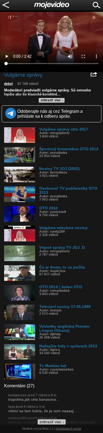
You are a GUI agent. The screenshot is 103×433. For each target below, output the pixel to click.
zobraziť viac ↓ (52, 100)
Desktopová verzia (68, 428)
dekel (8, 83)
